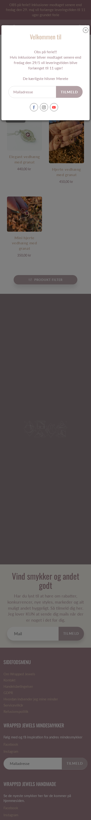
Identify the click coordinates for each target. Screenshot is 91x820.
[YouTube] (54, 107)
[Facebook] (34, 107)
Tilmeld (69, 92)
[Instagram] (44, 107)
